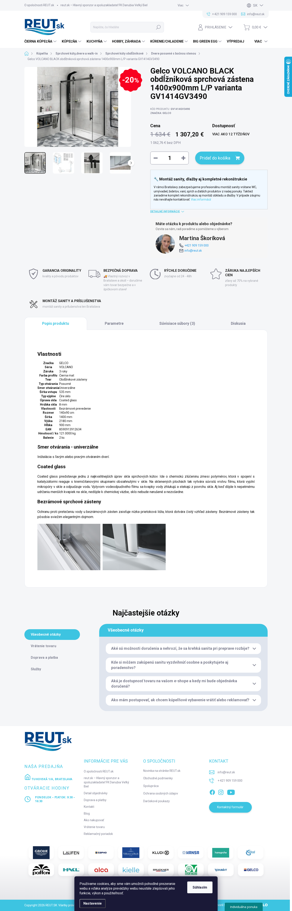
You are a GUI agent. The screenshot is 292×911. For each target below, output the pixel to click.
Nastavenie (92, 903)
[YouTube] (231, 791)
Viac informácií (201, 199)
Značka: (160, 113)
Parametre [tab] (114, 323)
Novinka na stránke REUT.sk (161, 770)
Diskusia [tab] (238, 323)
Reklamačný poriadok (98, 834)
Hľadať (158, 27)
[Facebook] (212, 791)
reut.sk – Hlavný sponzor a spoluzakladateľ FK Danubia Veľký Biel (103, 5)
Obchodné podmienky (158, 778)
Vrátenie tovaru (94, 827)
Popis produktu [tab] (55, 323)
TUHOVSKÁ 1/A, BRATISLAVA (51, 779)
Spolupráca (151, 786)
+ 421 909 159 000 (230, 780)
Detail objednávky (96, 793)
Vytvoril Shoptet (224, 905)
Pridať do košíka (215, 158)
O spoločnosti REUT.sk (39, 5)
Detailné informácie (165, 211)
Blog (87, 813)
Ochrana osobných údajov (160, 793)
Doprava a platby (95, 800)
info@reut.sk (193, 250)
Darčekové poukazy (156, 801)
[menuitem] (41, 41)
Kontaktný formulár (230, 807)
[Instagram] (221, 791)
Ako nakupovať (94, 820)
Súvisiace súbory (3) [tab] (177, 323)
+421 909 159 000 (196, 245)
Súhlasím (200, 887)
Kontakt (89, 806)
